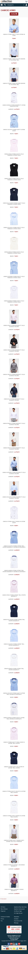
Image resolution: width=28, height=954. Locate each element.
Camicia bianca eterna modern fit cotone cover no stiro (14, 105)
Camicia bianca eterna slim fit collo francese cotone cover (14, 301)
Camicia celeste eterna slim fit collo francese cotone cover (14, 228)
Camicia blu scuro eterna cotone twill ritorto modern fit (14, 620)
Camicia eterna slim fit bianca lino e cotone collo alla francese (14, 841)
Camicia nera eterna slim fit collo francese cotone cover (14, 179)
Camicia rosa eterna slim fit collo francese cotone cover (14, 154)
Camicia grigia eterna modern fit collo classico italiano (14, 375)
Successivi (4, 898)
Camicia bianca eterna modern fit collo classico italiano (14, 424)
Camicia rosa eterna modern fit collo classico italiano (14, 326)
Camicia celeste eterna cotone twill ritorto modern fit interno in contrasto (14, 546)
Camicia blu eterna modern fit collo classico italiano (14, 399)
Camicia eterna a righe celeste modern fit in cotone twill (14, 59)
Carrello (26, 1)
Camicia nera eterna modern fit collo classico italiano (14, 350)
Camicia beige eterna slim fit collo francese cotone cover (14, 252)
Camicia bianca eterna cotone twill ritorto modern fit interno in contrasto (14, 571)
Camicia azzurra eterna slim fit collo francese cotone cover (14, 277)
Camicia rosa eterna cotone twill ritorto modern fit (14, 595)
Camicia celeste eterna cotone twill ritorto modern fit (14, 644)
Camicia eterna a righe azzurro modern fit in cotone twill (14, 84)
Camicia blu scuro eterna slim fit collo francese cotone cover (14, 203)
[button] (14, 14)
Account (26, 5)
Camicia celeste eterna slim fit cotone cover (14, 130)
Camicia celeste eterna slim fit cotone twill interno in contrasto (14, 693)
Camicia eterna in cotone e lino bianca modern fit (14, 865)
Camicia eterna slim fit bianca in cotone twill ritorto (14, 816)
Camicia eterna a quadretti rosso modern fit (14, 890)
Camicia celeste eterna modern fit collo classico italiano (14, 497)
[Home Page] (6, 2)
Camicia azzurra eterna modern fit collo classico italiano (14, 473)
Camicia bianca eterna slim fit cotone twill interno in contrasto (14, 718)
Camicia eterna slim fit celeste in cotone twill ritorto (14, 792)
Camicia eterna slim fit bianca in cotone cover (14, 522)
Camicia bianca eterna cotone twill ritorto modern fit (14, 669)
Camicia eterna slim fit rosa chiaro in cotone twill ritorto (14, 742)
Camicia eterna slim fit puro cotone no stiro (14, 35)
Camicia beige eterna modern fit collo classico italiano (14, 448)
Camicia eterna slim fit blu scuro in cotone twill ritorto (14, 767)
